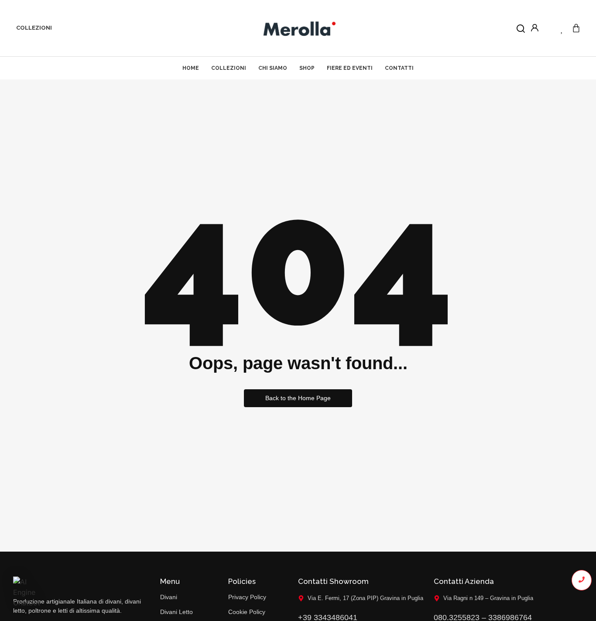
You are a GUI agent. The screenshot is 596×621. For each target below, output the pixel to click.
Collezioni (34, 27)
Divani (168, 597)
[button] (27, 592)
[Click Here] (521, 29)
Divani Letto (176, 611)
